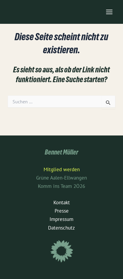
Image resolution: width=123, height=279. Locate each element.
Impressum (61, 219)
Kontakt (61, 202)
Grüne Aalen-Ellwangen (61, 177)
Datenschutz (61, 228)
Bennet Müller (61, 153)
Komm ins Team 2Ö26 (61, 186)
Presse (62, 211)
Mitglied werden (62, 169)
